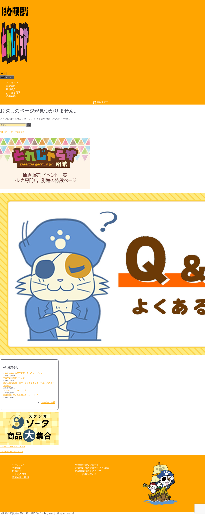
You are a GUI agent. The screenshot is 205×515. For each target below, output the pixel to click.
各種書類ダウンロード (87, 464)
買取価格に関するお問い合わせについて (20, 395)
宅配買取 (11, 86)
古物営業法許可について (88, 471)
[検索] (28, 125)
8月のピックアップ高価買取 (12, 132)
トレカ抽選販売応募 (86, 474)
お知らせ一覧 (48, 402)
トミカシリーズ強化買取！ (11, 451)
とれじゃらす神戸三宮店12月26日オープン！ (22, 373)
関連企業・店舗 (20, 477)
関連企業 (11, 95)
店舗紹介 (11, 89)
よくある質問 (13, 92)
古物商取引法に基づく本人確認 (92, 468)
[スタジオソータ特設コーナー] (29, 428)
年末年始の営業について (14, 378)
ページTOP (12, 83)
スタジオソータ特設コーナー (16, 390)
